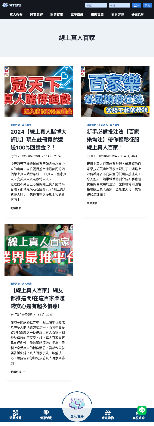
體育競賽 (36, 15)
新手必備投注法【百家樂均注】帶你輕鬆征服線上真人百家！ (113, 140)
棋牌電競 (97, 15)
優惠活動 (137, 15)
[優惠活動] (46, 413)
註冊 (147, 5)
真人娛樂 (16, 15)
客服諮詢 (139, 418)
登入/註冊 (77, 416)
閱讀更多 (18, 208)
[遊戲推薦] (15, 413)
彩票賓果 (56, 15)
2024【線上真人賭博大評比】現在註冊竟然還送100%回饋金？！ (38, 140)
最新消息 (103, 125)
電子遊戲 (77, 15)
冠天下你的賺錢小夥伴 (27, 156)
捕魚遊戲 (117, 15)
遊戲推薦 (15, 418)
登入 (136, 5)
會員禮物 (108, 418)
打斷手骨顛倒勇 (23, 314)
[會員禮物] (108, 413)
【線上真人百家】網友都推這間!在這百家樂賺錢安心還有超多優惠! (38, 298)
